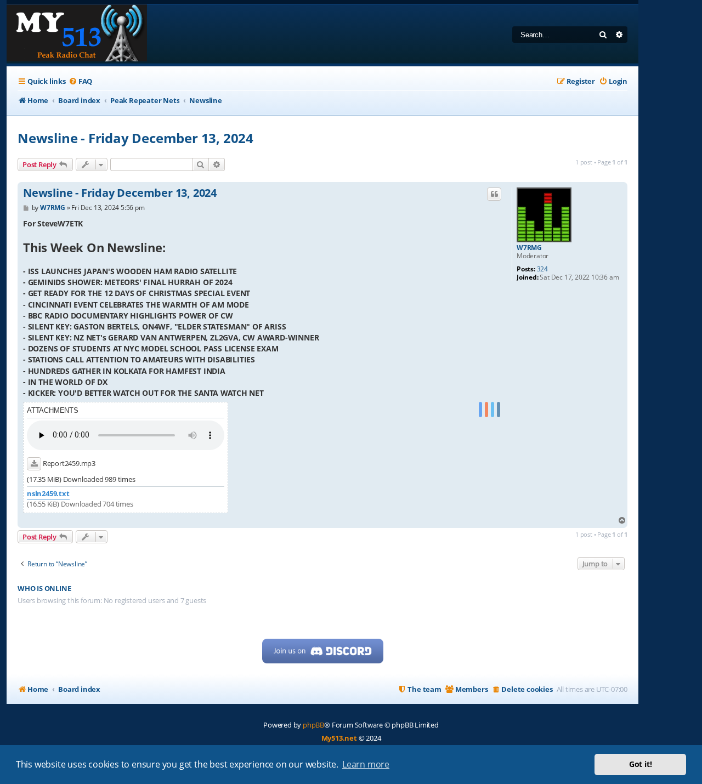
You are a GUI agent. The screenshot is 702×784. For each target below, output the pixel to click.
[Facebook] (480, 410)
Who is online (44, 588)
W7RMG (529, 248)
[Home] (77, 34)
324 (542, 269)
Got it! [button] (640, 764)
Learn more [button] (365, 764)
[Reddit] (486, 410)
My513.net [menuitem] (339, 738)
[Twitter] (492, 410)
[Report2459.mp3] (34, 463)
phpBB (313, 725)
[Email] (498, 410)
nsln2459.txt (48, 493)
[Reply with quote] (494, 194)
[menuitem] (80, 81)
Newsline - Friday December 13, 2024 (135, 138)
